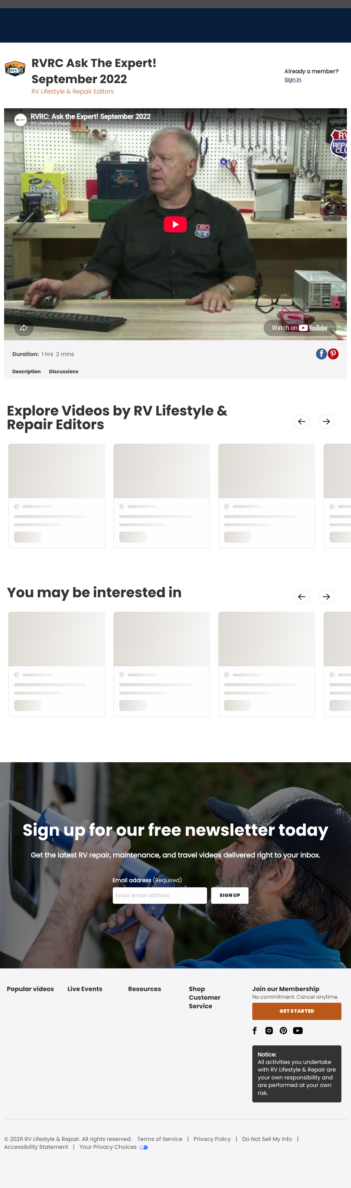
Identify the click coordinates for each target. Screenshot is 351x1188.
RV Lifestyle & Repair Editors (73, 91)
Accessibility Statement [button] (36, 1147)
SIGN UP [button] (229, 895)
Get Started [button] (296, 1011)
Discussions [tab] (63, 371)
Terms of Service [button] (159, 1139)
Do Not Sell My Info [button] (267, 1139)
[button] (312, 75)
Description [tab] (26, 371)
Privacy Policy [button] (212, 1139)
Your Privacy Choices (108, 1147)
